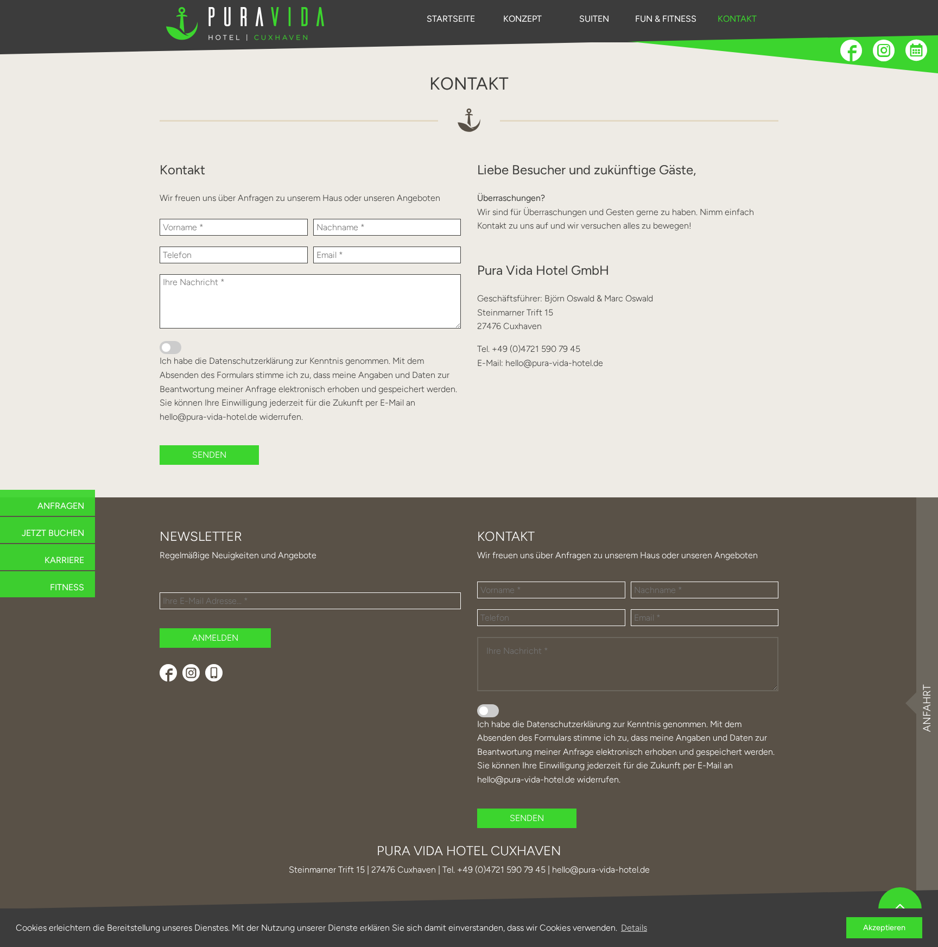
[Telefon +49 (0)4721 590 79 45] (214, 672)
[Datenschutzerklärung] (170, 347)
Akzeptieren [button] (884, 927)
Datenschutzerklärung (251, 361)
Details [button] (634, 928)
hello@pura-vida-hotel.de (208, 417)
